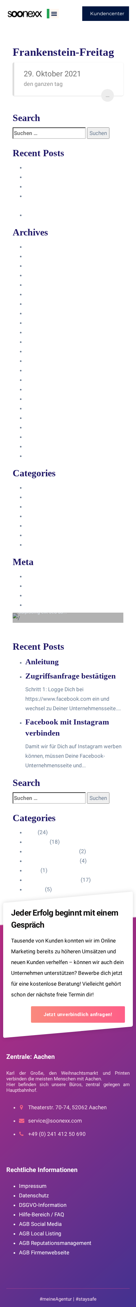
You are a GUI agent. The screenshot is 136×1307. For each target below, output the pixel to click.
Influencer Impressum (51, 506)
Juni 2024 (37, 246)
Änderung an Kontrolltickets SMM (65, 215)
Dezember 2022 (44, 380)
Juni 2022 (37, 389)
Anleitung (36, 167)
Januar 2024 (40, 275)
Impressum (32, 1186)
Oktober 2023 (42, 294)
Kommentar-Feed (46, 595)
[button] (54, 13)
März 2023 (38, 351)
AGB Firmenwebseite (44, 1252)
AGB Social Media (40, 1224)
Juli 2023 (36, 322)
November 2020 (44, 456)
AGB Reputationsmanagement (55, 1243)
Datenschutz (34, 1195)
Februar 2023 (41, 360)
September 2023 (45, 303)
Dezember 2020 (44, 446)
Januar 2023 (40, 370)
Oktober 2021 (42, 408)
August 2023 (40, 313)
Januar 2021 (40, 437)
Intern (32, 525)
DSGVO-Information (42, 1205)
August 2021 (40, 427)
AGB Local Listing (40, 1233)
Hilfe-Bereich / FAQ (41, 1214)
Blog (30, 487)
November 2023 (44, 284)
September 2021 (45, 418)
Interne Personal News (52, 535)
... (107, 95)
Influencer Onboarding (51, 516)
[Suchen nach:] (49, 133)
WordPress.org (43, 605)
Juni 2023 (37, 332)
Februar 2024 (41, 265)
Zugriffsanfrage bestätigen (57, 177)
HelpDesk (36, 497)
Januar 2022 (40, 399)
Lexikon (34, 544)
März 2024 (38, 256)
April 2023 (37, 341)
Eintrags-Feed (42, 586)
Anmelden (37, 576)
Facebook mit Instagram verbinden (67, 186)
